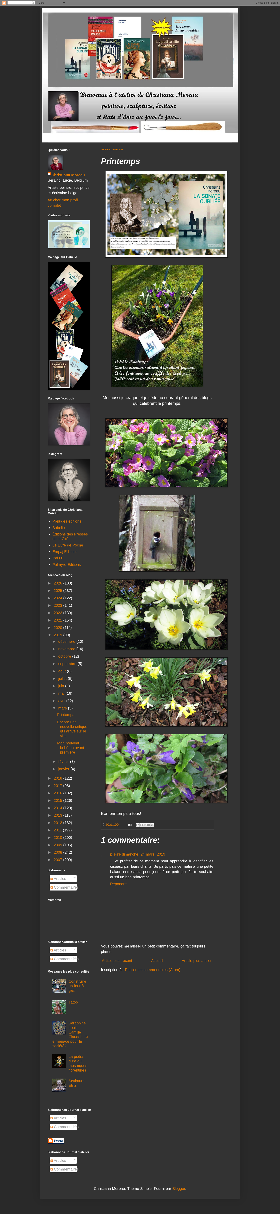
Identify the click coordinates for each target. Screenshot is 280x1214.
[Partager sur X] (145, 825)
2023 (58, 605)
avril (62, 701)
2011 (58, 830)
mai (62, 693)
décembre (67, 641)
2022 (58, 613)
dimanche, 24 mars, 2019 (143, 854)
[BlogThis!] (141, 825)
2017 (58, 786)
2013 (58, 815)
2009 (58, 845)
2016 (58, 793)
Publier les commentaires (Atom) (152, 970)
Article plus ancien (197, 961)
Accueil (157, 961)
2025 (58, 590)
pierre (115, 854)
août (62, 671)
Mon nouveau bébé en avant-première (71, 747)
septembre (68, 664)
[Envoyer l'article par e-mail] (129, 824)
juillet (63, 678)
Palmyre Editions (66, 564)
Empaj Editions (65, 552)
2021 (58, 620)
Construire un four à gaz (77, 986)
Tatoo (73, 1002)
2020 (58, 628)
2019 (58, 635)
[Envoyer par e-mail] (138, 825)
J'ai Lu (57, 558)
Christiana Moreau (68, 175)
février (64, 761)
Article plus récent (117, 961)
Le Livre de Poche (67, 545)
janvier (64, 769)
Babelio (58, 528)
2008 (58, 852)
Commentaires (66, 887)
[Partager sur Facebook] (148, 825)
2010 (58, 837)
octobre (65, 656)
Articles (59, 878)
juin (61, 686)
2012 (58, 823)
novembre (67, 649)
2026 (58, 583)
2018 (58, 778)
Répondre (118, 884)
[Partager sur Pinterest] (152, 825)
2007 (58, 860)
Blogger (178, 1188)
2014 (58, 808)
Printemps (65, 715)
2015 (58, 800)
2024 (58, 598)
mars (63, 708)
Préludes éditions (66, 521)
